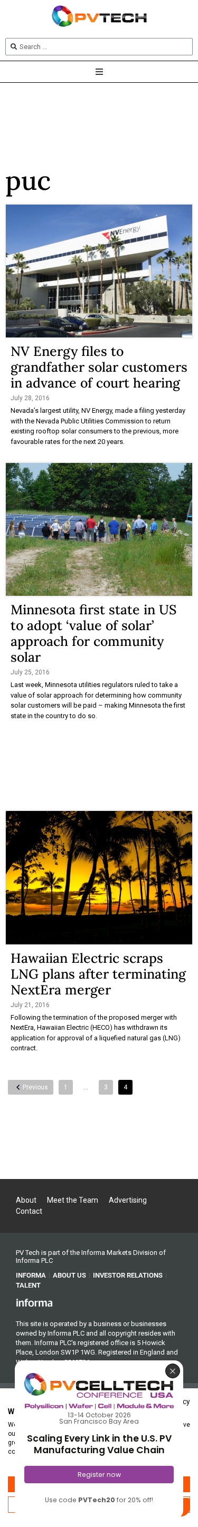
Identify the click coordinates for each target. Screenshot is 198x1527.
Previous (35, 1087)
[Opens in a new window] (34, 1302)
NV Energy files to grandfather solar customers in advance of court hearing (99, 367)
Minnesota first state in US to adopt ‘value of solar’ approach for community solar (93, 633)
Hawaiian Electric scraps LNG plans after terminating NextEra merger (98, 974)
